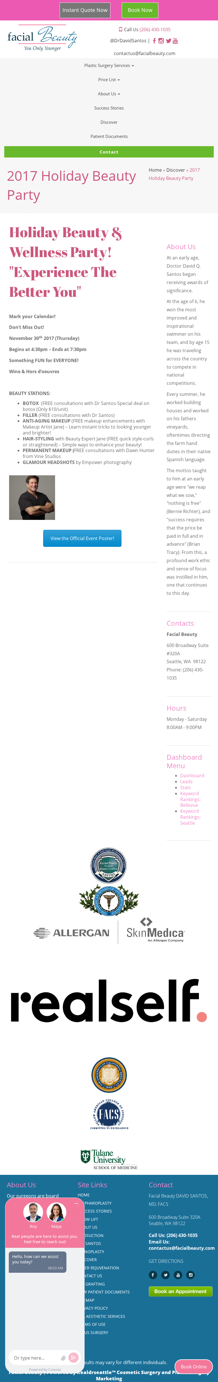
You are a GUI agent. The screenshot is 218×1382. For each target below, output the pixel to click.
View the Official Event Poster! (82, 538)
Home (155, 170)
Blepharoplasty (95, 1203)
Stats (185, 787)
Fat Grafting (91, 1284)
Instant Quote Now (85, 10)
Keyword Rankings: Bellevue (190, 799)
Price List (107, 79)
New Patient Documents (104, 1292)
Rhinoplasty (91, 1251)
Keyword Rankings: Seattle (190, 817)
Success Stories (109, 108)
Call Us (147, 29)
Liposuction (91, 1235)
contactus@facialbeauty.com (144, 53)
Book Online (194, 1367)
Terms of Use (92, 1324)
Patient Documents (109, 136)
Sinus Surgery (93, 1332)
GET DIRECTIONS (166, 1261)
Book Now (140, 10)
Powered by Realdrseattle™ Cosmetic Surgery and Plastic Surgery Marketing (128, 1375)
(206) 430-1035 (182, 1235)
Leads (186, 781)
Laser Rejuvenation (98, 1267)
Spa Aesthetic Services (101, 1316)
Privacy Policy (93, 1308)
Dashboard (192, 775)
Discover (109, 122)
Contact (109, 152)
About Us (107, 93)
